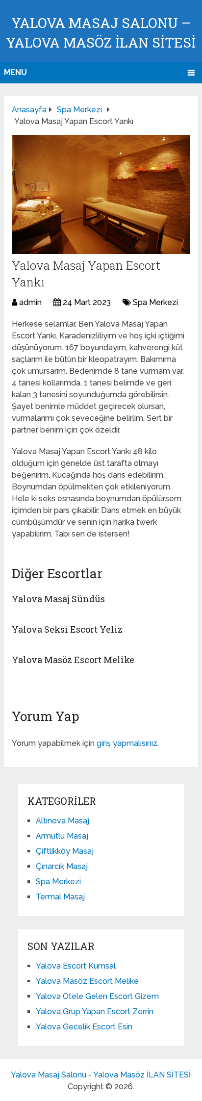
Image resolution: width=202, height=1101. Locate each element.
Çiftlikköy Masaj (65, 851)
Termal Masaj (60, 896)
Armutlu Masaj (62, 836)
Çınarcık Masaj (62, 866)
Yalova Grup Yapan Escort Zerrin (94, 1011)
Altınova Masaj (62, 820)
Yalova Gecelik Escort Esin (84, 1026)
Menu (15, 72)
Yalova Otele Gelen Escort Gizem (97, 996)
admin (30, 302)
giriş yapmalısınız (127, 743)
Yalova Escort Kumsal (76, 966)
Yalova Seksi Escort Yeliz (67, 629)
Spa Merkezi (155, 302)
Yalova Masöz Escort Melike (73, 660)
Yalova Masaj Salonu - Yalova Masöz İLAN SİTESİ (101, 1074)
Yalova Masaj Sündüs (58, 599)
